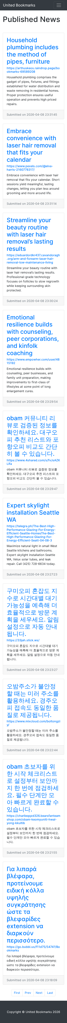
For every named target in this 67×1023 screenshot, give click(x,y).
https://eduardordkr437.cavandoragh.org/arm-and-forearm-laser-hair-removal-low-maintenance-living (33, 258)
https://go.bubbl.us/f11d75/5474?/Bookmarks (33, 948)
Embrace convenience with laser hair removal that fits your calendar (31, 145)
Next (39, 993)
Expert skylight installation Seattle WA (33, 512)
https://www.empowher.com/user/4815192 (33, 361)
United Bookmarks (19, 5)
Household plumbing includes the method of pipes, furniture (32, 50)
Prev (28, 993)
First (17, 993)
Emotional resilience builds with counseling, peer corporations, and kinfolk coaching (33, 335)
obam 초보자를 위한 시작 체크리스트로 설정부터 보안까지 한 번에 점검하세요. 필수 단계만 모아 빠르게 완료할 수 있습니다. (33, 788)
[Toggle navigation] (59, 5)
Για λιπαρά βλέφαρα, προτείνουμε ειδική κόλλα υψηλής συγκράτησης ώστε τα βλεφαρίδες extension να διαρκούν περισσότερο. (26, 904)
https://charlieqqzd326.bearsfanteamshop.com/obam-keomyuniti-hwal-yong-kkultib (33, 819)
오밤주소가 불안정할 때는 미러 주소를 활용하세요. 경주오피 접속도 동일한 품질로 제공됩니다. (33, 700)
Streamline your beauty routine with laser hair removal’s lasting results (30, 234)
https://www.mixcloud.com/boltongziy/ (33, 723)
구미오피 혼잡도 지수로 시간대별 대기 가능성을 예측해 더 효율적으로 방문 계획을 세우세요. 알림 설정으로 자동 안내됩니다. (33, 612)
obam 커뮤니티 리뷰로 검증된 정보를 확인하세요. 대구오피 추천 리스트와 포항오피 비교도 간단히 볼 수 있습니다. (33, 435)
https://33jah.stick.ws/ (23, 640)
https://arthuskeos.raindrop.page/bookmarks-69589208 (33, 69)
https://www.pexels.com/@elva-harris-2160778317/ (30, 167)
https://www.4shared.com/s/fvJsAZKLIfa (33, 462)
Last (50, 993)
